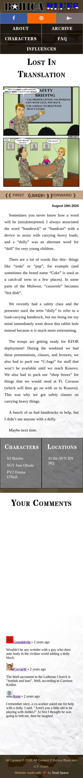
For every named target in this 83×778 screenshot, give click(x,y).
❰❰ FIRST (14, 195)
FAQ (62, 39)
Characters (21, 39)
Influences (41, 49)
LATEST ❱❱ (41, 196)
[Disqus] (41, 571)
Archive (62, 29)
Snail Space (60, 772)
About (21, 29)
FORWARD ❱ (63, 195)
